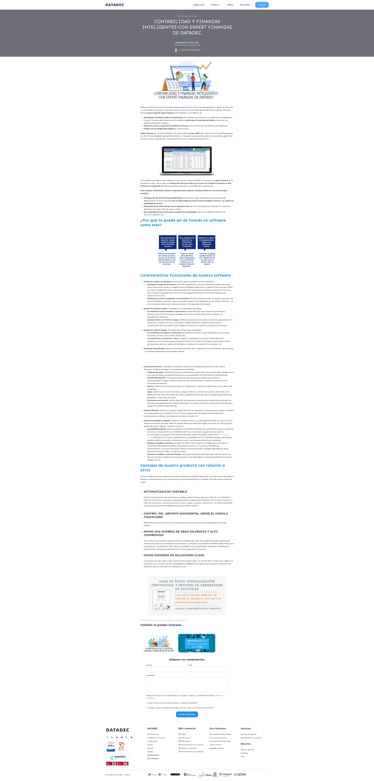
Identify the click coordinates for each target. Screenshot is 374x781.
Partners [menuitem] (150, 748)
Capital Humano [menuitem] (215, 745)
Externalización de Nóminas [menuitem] (251, 738)
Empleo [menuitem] (150, 752)
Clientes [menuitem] (150, 745)
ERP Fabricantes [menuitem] (184, 741)
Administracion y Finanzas (187, 16)
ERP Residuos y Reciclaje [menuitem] (187, 748)
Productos (215, 5)
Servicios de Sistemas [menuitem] (249, 734)
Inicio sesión (245, 5)
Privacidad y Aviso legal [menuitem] (114, 775)
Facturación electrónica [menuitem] (218, 738)
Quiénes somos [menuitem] (152, 734)
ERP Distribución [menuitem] (184, 738)
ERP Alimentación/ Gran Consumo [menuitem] (190, 745)
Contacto (262, 5)
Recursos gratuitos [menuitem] (247, 750)
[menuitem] (153, 755)
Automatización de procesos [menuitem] (220, 741)
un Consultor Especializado (190, 50)
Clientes (230, 5)
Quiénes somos (199, 5)
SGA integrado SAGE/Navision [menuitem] (220, 734)
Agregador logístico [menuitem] (216, 748)
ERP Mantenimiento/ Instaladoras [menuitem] (190, 752)
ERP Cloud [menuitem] (182, 734)
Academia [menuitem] (244, 753)
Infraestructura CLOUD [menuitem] (156, 738)
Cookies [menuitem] (127, 775)
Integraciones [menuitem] (152, 741)
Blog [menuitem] (242, 756)
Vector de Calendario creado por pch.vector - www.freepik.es (164, 620)
